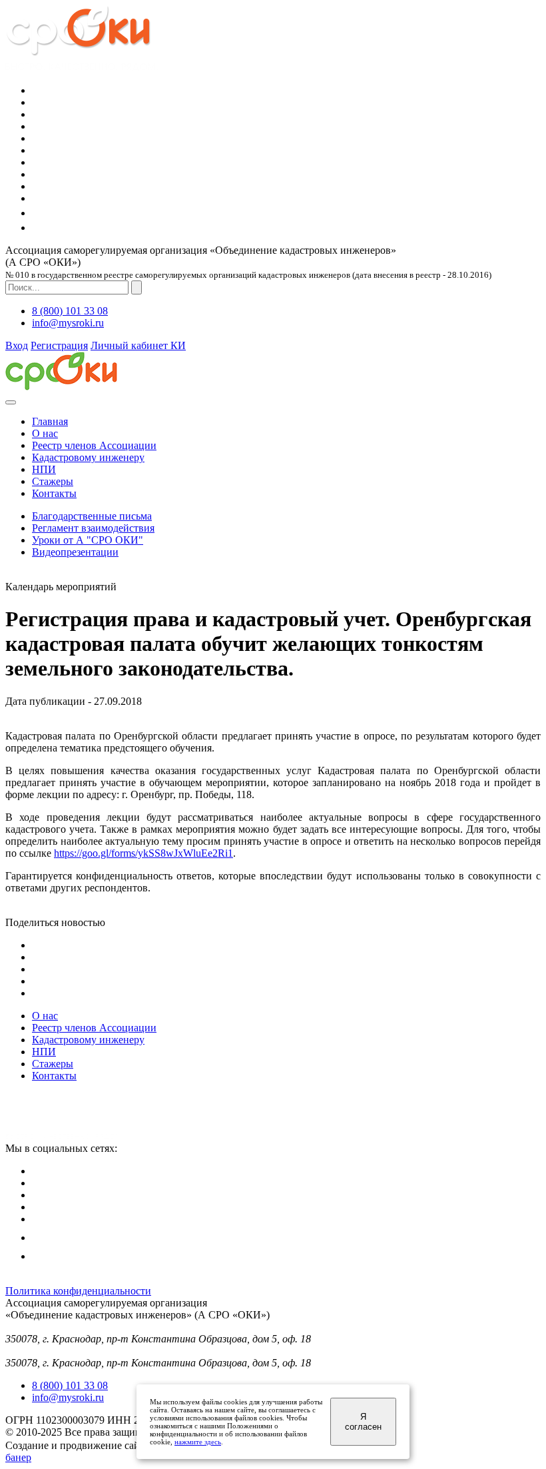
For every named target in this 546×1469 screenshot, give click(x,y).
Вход (16, 345)
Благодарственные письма (92, 516)
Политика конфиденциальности (78, 1290)
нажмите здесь (197, 1442)
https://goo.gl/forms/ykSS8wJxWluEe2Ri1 (143, 853)
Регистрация (59, 345)
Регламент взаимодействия (93, 528)
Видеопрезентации (75, 552)
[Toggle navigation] (10, 402)
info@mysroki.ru (68, 322)
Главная (50, 421)
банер (18, 1457)
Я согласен (363, 1422)
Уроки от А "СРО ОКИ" (87, 540)
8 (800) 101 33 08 (70, 310)
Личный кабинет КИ (138, 345)
